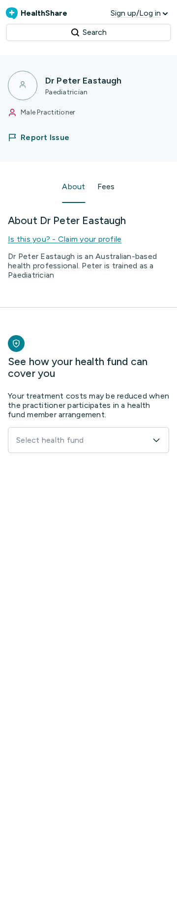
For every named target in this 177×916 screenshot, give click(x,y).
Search (95, 32)
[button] (45, 137)
